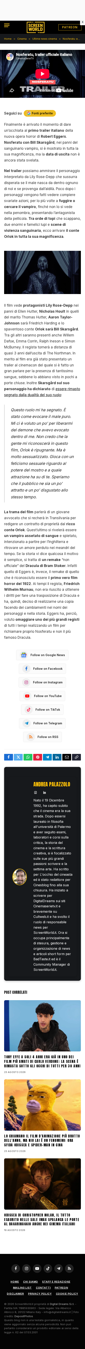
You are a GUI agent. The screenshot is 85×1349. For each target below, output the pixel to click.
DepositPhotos (23, 1316)
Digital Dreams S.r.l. (62, 1304)
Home (15, 1281)
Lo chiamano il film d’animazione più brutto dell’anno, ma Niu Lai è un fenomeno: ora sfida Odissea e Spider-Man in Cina (42, 1141)
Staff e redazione (56, 1281)
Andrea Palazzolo (51, 784)
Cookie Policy (67, 1293)
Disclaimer (15, 1293)
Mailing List (22, 1287)
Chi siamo (30, 1281)
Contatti (43, 1287)
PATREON (70, 27)
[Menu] (6, 25)
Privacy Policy (40, 1293)
